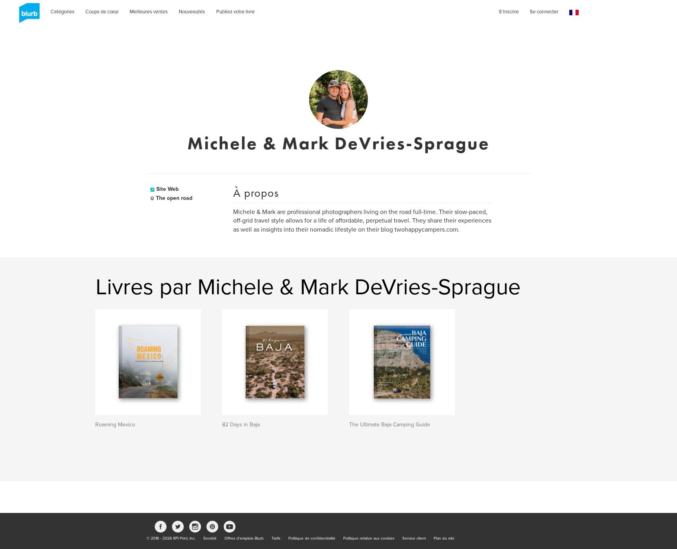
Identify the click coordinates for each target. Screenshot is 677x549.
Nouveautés (192, 12)
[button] (574, 13)
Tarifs (276, 538)
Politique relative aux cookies (369, 538)
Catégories (62, 12)
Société (210, 538)
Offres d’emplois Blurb (244, 538)
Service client (414, 538)
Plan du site (444, 538)
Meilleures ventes (149, 12)
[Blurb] (27, 16)
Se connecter (544, 12)
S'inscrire (509, 12)
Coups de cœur (102, 12)
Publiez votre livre (235, 12)
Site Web (167, 189)
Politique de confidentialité (311, 538)
